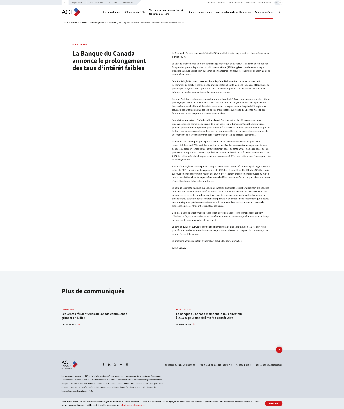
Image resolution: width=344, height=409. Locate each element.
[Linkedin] (109, 364)
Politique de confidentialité (216, 365)
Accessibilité (243, 365)
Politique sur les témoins (133, 405)
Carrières (250, 3)
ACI (65, 3)
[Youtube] (121, 364)
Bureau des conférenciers (230, 3)
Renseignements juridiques (180, 365)
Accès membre (209, 3)
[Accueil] (71, 12)
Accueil (65, 23)
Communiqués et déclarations (103, 23)
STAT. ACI (113, 3)
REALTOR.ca (128, 3)
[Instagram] (127, 364)
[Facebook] (103, 364)
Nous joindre (265, 3)
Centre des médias (79, 23)
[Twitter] (115, 364)
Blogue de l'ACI (77, 3)
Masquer (273, 403)
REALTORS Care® (96, 3)
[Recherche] (278, 12)
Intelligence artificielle (268, 365)
